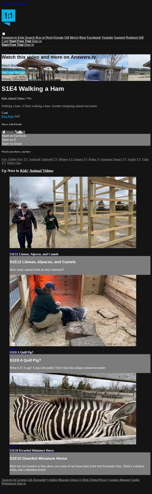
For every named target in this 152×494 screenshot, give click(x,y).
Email (21, 132)
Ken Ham (8, 116)
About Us (76, 480)
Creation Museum (58, 480)
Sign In (29, 44)
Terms (94, 480)
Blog (82, 37)
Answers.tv (10, 37)
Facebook (94, 37)
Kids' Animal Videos (13, 98)
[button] (3, 34)
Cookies (114, 480)
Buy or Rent (44, 37)
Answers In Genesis (14, 480)
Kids (21, 37)
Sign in (37, 41)
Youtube (107, 37)
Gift (66, 37)
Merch (74, 37)
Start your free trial (13, 72)
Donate (58, 37)
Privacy (103, 480)
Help (86, 480)
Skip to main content (14, 3)
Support (119, 37)
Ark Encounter (36, 480)
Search (30, 37)
